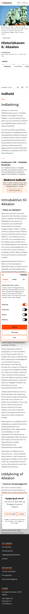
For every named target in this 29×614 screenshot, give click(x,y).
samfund (6, 38)
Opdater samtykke (14, 190)
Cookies (4, 558)
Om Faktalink (6, 547)
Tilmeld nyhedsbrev (9, 571)
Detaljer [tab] (14, 279)
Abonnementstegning (9, 579)
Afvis (14, 337)
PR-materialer (7, 575)
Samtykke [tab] (5, 279)
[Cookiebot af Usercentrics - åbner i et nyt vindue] (20, 275)
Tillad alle (14, 327)
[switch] (25, 309)
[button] (19, 3)
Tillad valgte (14, 332)
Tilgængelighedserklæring (11, 555)
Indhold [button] (4, 61)
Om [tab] (24, 279)
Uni (19, 514)
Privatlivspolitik (7, 551)
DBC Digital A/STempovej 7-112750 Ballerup (7, 601)
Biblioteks (8, 514)
